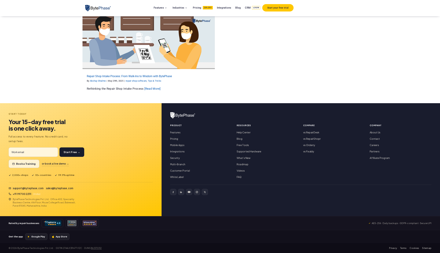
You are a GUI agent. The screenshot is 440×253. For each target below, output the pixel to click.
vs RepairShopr (312, 138)
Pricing (174, 138)
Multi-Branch (177, 164)
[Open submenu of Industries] (190, 8)
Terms (403, 248)
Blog (239, 138)
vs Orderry (309, 145)
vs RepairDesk (311, 132)
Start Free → (72, 152)
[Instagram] (197, 192)
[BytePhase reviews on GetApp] (72, 223)
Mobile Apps (177, 145)
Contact (375, 138)
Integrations (177, 151)
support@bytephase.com (28, 188)
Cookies (414, 248)
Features (175, 132)
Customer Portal (180, 170)
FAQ (239, 176)
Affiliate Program (380, 157)
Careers (374, 145)
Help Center (244, 132)
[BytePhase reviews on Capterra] (52, 223)
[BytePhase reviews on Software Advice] (90, 223)
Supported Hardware (249, 151)
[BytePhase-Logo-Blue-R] (98, 6)
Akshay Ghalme (98, 81)
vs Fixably (308, 151)
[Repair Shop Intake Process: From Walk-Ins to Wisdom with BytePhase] (148, 42)
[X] (205, 192)
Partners (375, 151)
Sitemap (426, 248)
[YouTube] (189, 192)
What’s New (244, 157)
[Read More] (152, 88)
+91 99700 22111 (22, 193)
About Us (375, 132)
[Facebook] (173, 192)
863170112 (96, 248)
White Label (177, 176)
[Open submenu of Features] (170, 8)
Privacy (393, 248)
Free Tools (243, 145)
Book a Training (26, 163)
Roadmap (242, 164)
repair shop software (141, 45)
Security (175, 157)
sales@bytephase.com (59, 188)
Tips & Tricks (159, 45)
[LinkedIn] (181, 192)
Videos (241, 170)
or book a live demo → (55, 163)
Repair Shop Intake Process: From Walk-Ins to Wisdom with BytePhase (129, 76)
